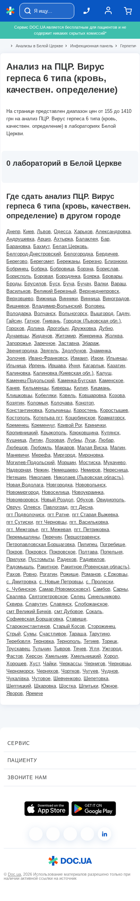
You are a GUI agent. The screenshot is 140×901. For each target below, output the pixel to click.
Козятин (15, 403)
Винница (90, 298)
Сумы (30, 634)
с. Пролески (99, 581)
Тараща (77, 634)
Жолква (113, 336)
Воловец (94, 306)
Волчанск (45, 313)
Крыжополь (53, 432)
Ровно (30, 574)
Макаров (64, 447)
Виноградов (116, 298)
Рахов (13, 574)
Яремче (34, 693)
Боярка (91, 276)
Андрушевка (20, 239)
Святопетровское (48, 596)
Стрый (13, 634)
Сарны (120, 589)
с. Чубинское (21, 589)
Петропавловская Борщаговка (40, 544)
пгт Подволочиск (25, 514)
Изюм (97, 358)
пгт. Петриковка (91, 529)
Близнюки (116, 261)
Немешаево (65, 470)
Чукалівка (17, 678)
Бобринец (17, 269)
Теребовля (18, 641)
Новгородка (59, 485)
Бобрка (39, 269)
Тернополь (69, 641)
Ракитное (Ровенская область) (95, 567)
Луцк (90, 440)
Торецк (109, 641)
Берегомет (42, 261)
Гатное (32, 321)
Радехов (67, 559)
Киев (28, 231)
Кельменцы (36, 388)
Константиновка (24, 410)
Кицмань (100, 388)
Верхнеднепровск (99, 291)
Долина (35, 328)
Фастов (14, 656)
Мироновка (90, 455)
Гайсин (14, 321)
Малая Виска (92, 447)
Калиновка (18, 373)
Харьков (83, 231)
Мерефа (41, 455)
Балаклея (87, 239)
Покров (14, 552)
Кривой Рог (69, 425)
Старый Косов (69, 626)
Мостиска (89, 462)
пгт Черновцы (51, 522)
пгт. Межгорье (22, 529)
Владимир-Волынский (57, 306)
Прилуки (15, 559)
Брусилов (35, 283)
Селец (78, 596)
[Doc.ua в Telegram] (70, 834)
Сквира (14, 604)
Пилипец (87, 544)
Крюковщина (83, 432)
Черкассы (70, 663)
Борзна (85, 269)
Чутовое (41, 678)
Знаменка (100, 350)
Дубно (106, 328)
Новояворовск (22, 499)
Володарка (18, 313)
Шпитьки (88, 686)
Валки (101, 283)
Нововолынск (90, 485)
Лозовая (55, 440)
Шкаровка (45, 686)
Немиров (90, 470)
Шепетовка (96, 678)
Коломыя (37, 403)
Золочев (15, 358)
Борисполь (18, 276)
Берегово (16, 261)
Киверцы (61, 388)
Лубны (74, 440)
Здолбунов (74, 350)
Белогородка (78, 254)
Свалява (16, 596)
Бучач (84, 283)
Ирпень (37, 365)
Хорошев (16, 663)
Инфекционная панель (88, 46)
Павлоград (55, 507)
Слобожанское (91, 604)
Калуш (103, 373)
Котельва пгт (47, 418)
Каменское (111, 380)
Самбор (101, 589)
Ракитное (47, 567)
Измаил (79, 358)
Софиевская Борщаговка (34, 619)
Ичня (74, 365)
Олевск (32, 507)
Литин (36, 440)
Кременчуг (43, 425)
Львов (44, 231)
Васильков (18, 291)
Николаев (40, 477)
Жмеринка (90, 336)
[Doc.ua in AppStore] (46, 808)
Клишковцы (19, 395)
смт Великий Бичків (28, 611)
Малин (117, 447)
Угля (94, 648)
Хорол (111, 656)
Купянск (110, 432)
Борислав (107, 269)
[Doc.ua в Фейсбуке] (36, 834)
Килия (81, 388)
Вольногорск (73, 313)
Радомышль (20, 567)
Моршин (66, 462)
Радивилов (92, 559)
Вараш (118, 283)
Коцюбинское (80, 418)
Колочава (61, 403)
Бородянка (68, 276)
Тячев (79, 648)
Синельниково (104, 596)
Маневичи (17, 455)
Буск (54, 283)
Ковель (67, 395)
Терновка (43, 641)
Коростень (85, 410)
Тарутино (99, 634)
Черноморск (20, 671)
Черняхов (47, 671)
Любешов (17, 447)
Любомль (41, 447)
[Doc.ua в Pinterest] (104, 834)
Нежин (41, 470)
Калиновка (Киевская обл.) (63, 373)
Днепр (13, 231)
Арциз (44, 239)
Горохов (15, 328)
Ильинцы (116, 358)
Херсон (34, 656)
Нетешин (16, 477)
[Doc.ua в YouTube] (87, 834)
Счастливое (52, 634)
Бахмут (41, 246)
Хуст (34, 663)
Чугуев (90, 671)
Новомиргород (22, 492)
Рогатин (48, 574)
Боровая (43, 276)
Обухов (85, 499)
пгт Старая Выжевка (95, 514)
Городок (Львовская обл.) (92, 321)
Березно (92, 261)
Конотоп (84, 403)
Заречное (44, 343)
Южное (109, 686)
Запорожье (18, 343)
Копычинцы (58, 410)
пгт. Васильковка (88, 522)
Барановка (18, 246)
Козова (117, 395)
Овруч (13, 507)
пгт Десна (82, 507)
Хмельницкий (86, 656)
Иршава (57, 365)
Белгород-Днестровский (33, 254)
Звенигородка (21, 350)
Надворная (18, 470)
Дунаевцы (17, 336)
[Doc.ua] (10, 11)
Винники (68, 298)
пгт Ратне (58, 514)
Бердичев (107, 254)
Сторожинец (101, 626)
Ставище (76, 619)
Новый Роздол (57, 499)
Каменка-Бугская (76, 380)
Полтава (87, 552)
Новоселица (55, 492)
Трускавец (17, 648)
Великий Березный (55, 291)
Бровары (112, 276)
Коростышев (114, 410)
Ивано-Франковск (48, 358)
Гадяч (123, 313)
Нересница (115, 470)
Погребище (112, 544)
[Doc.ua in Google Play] (93, 808)
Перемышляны (23, 537)
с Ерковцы (115, 574)
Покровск (35, 552)
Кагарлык (93, 365)
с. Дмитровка (21, 581)
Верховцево (19, 298)
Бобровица (62, 269)
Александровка (113, 231)
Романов (91, 574)
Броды (13, 283)
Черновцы (119, 663)
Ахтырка (63, 239)
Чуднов (109, 671)
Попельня (111, 552)
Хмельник (56, 656)
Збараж (90, 343)
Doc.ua (14, 874)
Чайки (49, 663)
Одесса (62, 231)
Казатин (116, 365)
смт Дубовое (68, 611)
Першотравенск (82, 537)
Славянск (61, 604)
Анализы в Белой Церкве (36, 46)
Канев (13, 388)
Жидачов (42, 336)
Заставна (68, 343)
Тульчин (41, 648)
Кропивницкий (22, 432)
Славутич (36, 604)
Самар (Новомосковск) (64, 589)
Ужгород (111, 648)
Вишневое (17, 306)
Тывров (62, 648)
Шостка (67, 686)
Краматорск (111, 418)
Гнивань (51, 321)
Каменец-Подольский (30, 380)
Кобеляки (45, 395)
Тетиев (91, 641)
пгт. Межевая (56, 529)
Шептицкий (18, 686)
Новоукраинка (87, 492)
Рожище (69, 574)
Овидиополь (110, 499)
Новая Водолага (24, 485)
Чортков (70, 671)
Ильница (16, 365)
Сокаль (94, 611)
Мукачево (114, 462)
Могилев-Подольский (30, 462)
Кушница (16, 440)
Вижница (46, 298)
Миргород (64, 455)
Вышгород (101, 313)
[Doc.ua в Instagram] (53, 834)
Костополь (18, 418)
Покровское (62, 552)
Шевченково (67, 678)
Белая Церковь (70, 246)
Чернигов (94, 663)
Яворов (14, 693)
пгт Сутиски (19, 522)
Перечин (52, 537)
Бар (105, 239)
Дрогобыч (58, 328)
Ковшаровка (92, 395)
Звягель (49, 350)
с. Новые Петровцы (61, 581)
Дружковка (84, 328)
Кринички (95, 425)
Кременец (17, 425)
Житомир (65, 336)
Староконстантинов (28, 626)
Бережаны (68, 261)
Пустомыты (41, 559)
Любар (106, 440)
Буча (68, 283)
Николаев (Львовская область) (88, 477)
